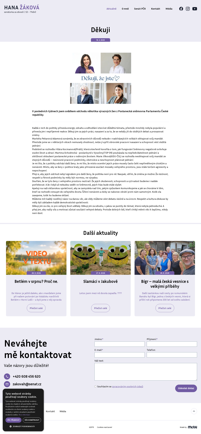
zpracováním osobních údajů (127, 386)
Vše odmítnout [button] (32, 420)
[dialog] (23, 410)
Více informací (24, 415)
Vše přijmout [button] (13, 420)
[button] (23, 426)
